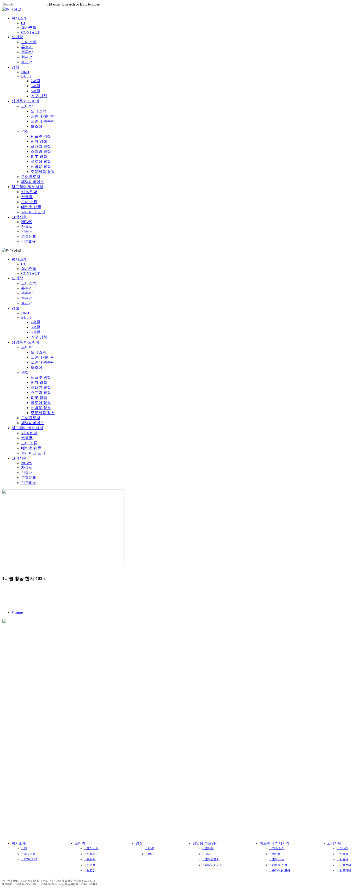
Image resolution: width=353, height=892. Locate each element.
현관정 (27, 298)
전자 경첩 (39, 382)
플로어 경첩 (41, 403)
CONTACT (30, 273)
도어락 (17, 278)
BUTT (26, 317)
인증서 (27, 472)
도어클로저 (30, 418)
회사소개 (19, 259)
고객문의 (29, 478)
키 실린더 (29, 433)
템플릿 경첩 (41, 377)
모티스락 (29, 283)
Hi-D (25, 313)
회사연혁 (29, 269)
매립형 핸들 (31, 448)
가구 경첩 (39, 337)
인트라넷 (29, 483)
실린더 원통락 (43, 362)
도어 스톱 (29, 443)
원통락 (27, 293)
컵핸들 (27, 438)
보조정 (27, 303)
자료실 (27, 467)
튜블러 (27, 288)
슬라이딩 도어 (33, 453)
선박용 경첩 (41, 408)
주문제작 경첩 (43, 413)
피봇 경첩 (39, 398)
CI (23, 264)
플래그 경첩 (41, 387)
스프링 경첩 (41, 393)
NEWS (26, 463)
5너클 (35, 332)
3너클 (35, 327)
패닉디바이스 (32, 423)
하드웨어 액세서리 (27, 428)
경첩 (15, 308)
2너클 (35, 322)
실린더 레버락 (43, 357)
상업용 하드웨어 (25, 342)
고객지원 (19, 458)
